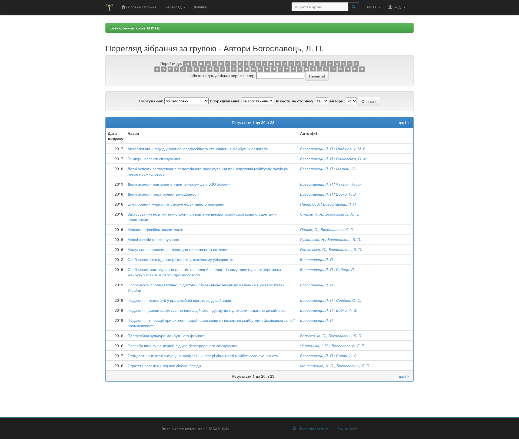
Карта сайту (346, 428)
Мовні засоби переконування (153, 239)
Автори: (337, 100)
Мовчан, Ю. (346, 168)
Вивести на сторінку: (294, 100)
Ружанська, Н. (312, 239)
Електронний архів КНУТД (134, 28)
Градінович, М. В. (351, 148)
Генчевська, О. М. (352, 158)
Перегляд (174, 6)
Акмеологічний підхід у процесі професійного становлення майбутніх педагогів (198, 148)
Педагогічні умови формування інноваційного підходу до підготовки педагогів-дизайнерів (206, 310)
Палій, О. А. (310, 204)
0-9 (187, 64)
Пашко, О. (309, 229)
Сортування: (151, 100)
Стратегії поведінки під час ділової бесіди (164, 365)
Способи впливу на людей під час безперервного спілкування (182, 345)
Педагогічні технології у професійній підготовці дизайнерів (179, 300)
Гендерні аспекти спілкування (154, 158)
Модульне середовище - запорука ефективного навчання (178, 249)
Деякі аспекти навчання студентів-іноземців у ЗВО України (179, 184)
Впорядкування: (225, 100)
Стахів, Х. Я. (311, 214)
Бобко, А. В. (346, 310)
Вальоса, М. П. (313, 335)
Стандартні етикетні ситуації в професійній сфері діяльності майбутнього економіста (203, 355)
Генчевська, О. (313, 249)
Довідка (200, 6)
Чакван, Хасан (349, 184)
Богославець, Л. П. (317, 148)
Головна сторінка (141, 6)
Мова (372, 6)
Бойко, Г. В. (346, 194)
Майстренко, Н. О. (317, 365)
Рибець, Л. (345, 269)
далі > (404, 122)
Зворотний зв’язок (313, 428)
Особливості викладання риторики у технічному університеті (181, 259)
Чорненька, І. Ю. (315, 345)
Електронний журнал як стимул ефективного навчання (176, 204)
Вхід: (397, 6)
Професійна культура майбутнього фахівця (166, 335)
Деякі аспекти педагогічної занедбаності (163, 194)
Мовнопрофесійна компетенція (155, 229)
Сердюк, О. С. (348, 300)
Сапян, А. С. (347, 355)
